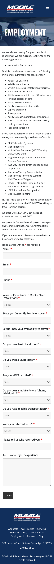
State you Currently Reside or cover (25, 313)
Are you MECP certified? (18, 375)
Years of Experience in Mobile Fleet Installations (24, 296)
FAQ (25, 532)
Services (41, 528)
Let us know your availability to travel (26, 328)
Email (7, 264)
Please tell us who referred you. (22, 439)
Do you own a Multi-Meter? (20, 359)
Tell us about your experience (20, 455)
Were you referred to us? (19, 424)
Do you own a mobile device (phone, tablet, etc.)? (24, 392)
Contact (31, 536)
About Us (13, 528)
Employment (17, 536)
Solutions (15, 532)
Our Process (27, 528)
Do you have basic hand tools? (22, 344)
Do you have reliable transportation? (26, 408)
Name (7, 249)
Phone (7, 280)
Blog (40, 536)
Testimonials (37, 532)
